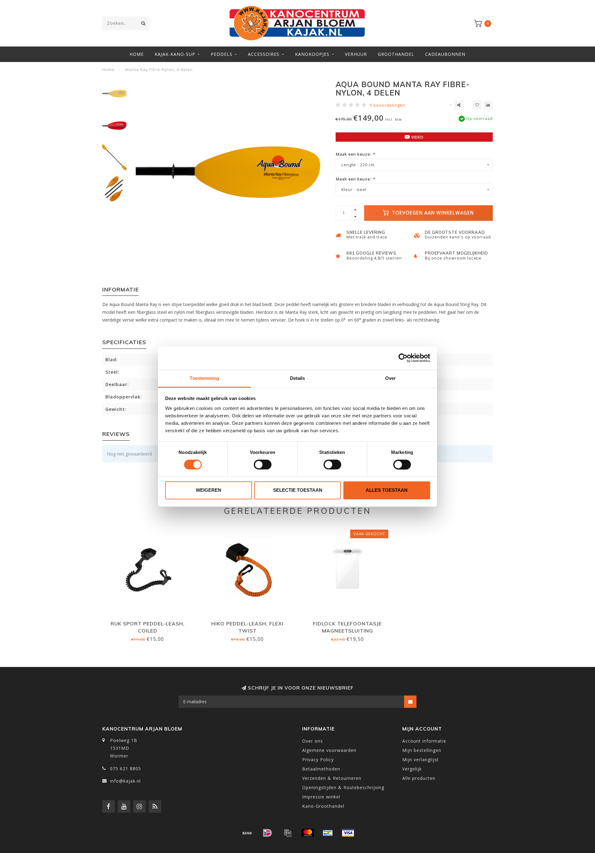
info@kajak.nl (125, 781)
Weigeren (208, 490)
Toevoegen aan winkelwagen (432, 213)
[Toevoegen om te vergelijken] (488, 105)
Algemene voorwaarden (329, 750)
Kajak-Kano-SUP (175, 54)
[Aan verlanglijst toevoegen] (477, 105)
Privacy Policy (318, 759)
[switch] (262, 464)
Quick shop (150, 621)
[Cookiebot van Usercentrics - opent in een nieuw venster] (403, 357)
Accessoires (264, 54)
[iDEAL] (267, 832)
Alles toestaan (387, 490)
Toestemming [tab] (204, 378)
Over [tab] (390, 378)
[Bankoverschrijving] (247, 832)
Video (417, 137)
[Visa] (348, 832)
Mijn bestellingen (421, 750)
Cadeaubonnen (445, 54)
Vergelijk (412, 769)
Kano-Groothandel (323, 806)
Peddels (221, 54)
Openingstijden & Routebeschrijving (343, 787)
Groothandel (396, 54)
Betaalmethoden (321, 769)
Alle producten (418, 778)
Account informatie (424, 741)
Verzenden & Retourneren (331, 778)
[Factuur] (287, 832)
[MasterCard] (307, 832)
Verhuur (356, 54)
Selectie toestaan (297, 490)
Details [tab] (297, 378)
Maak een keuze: (355, 154)
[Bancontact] (328, 832)
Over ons (312, 741)
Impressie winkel (321, 797)
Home (137, 54)
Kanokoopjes (312, 54)
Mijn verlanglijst (420, 759)
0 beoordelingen (387, 105)
